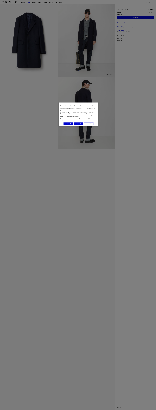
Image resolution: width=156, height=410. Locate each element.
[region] (78, 114)
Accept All (68, 123)
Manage (89, 123)
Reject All (79, 123)
